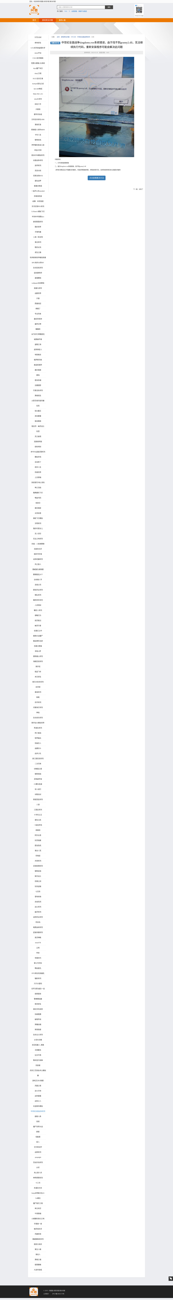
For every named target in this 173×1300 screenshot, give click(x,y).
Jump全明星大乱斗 (37, 1193)
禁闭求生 (38, 1004)
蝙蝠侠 (38, 329)
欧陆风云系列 (38, 590)
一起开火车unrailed (38, 191)
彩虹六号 (38, 104)
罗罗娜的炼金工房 (38, 145)
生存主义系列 (38, 1035)
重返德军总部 (38, 641)
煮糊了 (38, 308)
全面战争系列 (38, 160)
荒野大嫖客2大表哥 (38, 63)
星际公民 (38, 820)
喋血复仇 (38, 968)
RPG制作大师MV (38, 262)
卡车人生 (38, 135)
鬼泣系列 (38, 242)
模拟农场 (38, 457)
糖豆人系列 (38, 610)
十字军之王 (38, 815)
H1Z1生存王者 (38, 78)
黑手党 (38, 666)
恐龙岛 (38, 922)
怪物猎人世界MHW (38, 130)
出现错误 (74, 11)
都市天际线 (38, 114)
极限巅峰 (38, 1265)
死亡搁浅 (38, 733)
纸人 (38, 1142)
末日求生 (38, 677)
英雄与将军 (38, 288)
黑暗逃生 (38, 395)
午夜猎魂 (38, 1213)
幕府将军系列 (38, 600)
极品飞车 (38, 672)
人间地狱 (38, 605)
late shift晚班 (38, 89)
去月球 (38, 687)
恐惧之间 (38, 881)
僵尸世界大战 (38, 1126)
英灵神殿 (38, 937)
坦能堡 (38, 1137)
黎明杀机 (38, 140)
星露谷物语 (38, 186)
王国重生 (38, 1050)
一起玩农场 (38, 825)
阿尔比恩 (38, 835)
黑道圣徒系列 (38, 799)
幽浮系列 (38, 912)
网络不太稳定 (82, 11)
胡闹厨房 (38, 994)
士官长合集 (38, 1040)
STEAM (73, 37)
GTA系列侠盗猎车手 (38, 48)
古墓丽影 (38, 385)
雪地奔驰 (38, 896)
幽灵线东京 (38, 1229)
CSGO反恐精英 (38, 58)
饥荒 (38, 406)
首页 (34, 20)
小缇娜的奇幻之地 (38, 1218)
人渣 (38, 804)
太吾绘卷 (38, 513)
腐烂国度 (38, 370)
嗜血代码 (38, 498)
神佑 (38, 712)
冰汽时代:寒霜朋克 (38, 334)
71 (69, 11)
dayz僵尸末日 (38, 68)
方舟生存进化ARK (38, 119)
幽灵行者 (38, 625)
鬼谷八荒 (38, 850)
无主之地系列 (38, 539)
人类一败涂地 (38, 237)
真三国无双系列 (38, 758)
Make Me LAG (38, 94)
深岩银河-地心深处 (38, 482)
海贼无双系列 (38, 661)
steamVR (38, 942)
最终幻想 (38, 324)
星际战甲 (38, 181)
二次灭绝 (38, 764)
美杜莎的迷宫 (38, 1009)
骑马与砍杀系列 (38, 682)
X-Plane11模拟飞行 (38, 211)
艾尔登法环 (38, 1147)
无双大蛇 (38, 170)
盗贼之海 (38, 344)
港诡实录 (38, 124)
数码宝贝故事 (38, 1060)
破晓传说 (38, 1019)
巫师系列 (38, 165)
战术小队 (38, 753)
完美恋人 (38, 743)
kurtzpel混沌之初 (38, 84)
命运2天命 (38, 150)
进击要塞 (38, 416)
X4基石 (38, 1198)
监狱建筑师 (38, 273)
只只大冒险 (38, 983)
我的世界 (38, 227)
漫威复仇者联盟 (38, 569)
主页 (58, 37)
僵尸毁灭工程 (38, 1203)
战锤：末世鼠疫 (38, 201)
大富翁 (38, 109)
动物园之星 (38, 769)
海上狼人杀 (38, 1172)
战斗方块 (38, 1091)
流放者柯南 (38, 441)
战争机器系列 (38, 559)
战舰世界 (38, 293)
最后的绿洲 (38, 319)
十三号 (38, 1183)
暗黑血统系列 (38, 927)
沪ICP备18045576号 (58, 1293)
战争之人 (38, 1101)
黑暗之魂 (38, 1259)
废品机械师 (38, 365)
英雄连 (38, 830)
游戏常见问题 (47, 20)
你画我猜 (38, 1014)
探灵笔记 (38, 620)
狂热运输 (38, 886)
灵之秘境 (38, 436)
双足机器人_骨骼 (38, 1045)
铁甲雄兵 (38, 738)
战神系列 (38, 1152)
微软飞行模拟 (38, 518)
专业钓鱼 (38, 314)
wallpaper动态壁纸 (38, 283)
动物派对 (38, 794)
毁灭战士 (38, 876)
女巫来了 (38, 462)
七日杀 (38, 891)
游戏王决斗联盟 (38, 1080)
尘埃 (38, 948)
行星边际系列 (38, 390)
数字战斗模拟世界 (38, 723)
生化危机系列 (38, 268)
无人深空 (38, 533)
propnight (38, 1157)
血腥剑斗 (38, 748)
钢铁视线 (38, 774)
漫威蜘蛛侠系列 (38, 1239)
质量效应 (38, 303)
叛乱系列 (38, 595)
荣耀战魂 (38, 1024)
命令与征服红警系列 (38, 452)
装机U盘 (62, 20)
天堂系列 (38, 861)
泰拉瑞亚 (38, 508)
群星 (38, 1132)
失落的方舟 (38, 1188)
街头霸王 (38, 411)
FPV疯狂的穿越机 (38, 973)
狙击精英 (38, 421)
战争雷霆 (38, 1096)
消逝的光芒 (38, 549)
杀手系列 (38, 702)
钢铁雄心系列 (38, 656)
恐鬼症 (38, 856)
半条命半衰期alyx (38, 216)
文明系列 (38, 523)
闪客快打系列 (38, 707)
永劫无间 (38, 902)
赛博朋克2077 (38, 574)
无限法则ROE (38, 176)
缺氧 (38, 697)
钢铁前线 (38, 871)
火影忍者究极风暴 (38, 401)
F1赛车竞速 (38, 784)
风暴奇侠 (38, 1234)
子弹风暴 (38, 232)
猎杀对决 (38, 247)
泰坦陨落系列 (38, 222)
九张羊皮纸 (38, 1270)
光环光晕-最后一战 (38, 989)
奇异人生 (38, 467)
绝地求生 (38, 43)
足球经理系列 (38, 866)
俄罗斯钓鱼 (38, 360)
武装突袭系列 (38, 932)
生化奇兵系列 (38, 718)
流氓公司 (38, 585)
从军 (38, 1167)
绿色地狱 (38, 447)
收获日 (38, 503)
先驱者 (38, 1065)
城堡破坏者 (38, 339)
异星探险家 (38, 196)
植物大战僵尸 (38, 636)
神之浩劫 (38, 487)
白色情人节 (38, 579)
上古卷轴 (38, 477)
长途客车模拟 (38, 1106)
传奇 (38, 953)
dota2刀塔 (38, 73)
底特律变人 (38, 349)
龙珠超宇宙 (38, 779)
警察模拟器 (38, 999)
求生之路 (38, 252)
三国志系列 (38, 810)
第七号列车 (38, 963)
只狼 (38, 298)
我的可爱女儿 (38, 528)
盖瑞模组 (38, 278)
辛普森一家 (38, 1224)
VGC (65, 11)
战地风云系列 (38, 917)
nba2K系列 (38, 99)
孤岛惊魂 (38, 380)
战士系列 (38, 907)
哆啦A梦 (38, 651)
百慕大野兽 (38, 646)
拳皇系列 (38, 692)
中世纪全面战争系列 (38, 1111)
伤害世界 (38, 472)
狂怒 (38, 431)
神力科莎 (38, 1208)
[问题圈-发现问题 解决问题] (34, 10)
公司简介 (46, 1293)
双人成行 (38, 789)
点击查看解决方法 (96, 178)
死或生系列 (38, 728)
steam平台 (38, 53)
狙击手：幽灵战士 (38, 426)
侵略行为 (38, 615)
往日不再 (38, 1055)
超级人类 (38, 1116)
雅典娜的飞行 (38, 493)
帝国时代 (38, 958)
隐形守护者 (38, 554)
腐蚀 (38, 375)
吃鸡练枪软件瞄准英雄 (38, 257)
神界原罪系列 (38, 1178)
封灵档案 (38, 840)
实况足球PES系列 (38, 206)
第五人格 (38, 1249)
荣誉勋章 (38, 1029)
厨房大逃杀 (38, 1244)
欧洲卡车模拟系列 (38, 155)
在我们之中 (38, 631)
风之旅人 (38, 564)
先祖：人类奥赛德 (38, 544)
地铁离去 (38, 355)
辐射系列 (38, 978)
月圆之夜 (38, 1086)
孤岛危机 (38, 845)
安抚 (38, 1121)
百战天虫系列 (38, 1162)
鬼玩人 (38, 1254)
